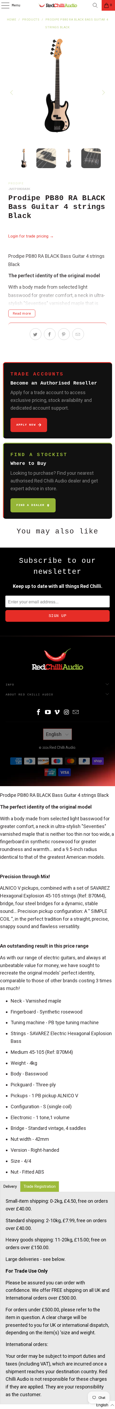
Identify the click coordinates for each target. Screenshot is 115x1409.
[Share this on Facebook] (50, 334)
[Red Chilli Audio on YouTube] (48, 713)
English (54, 734)
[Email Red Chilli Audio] (76, 713)
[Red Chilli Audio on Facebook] (39, 713)
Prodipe (16, 183)
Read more (22, 313)
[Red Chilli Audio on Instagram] (67, 713)
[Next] (102, 93)
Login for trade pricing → (31, 236)
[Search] (95, 5)
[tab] (10, 1186)
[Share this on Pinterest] (64, 334)
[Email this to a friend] (78, 334)
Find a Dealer (30, 505)
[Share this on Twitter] (35, 334)
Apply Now (26, 424)
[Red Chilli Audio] (57, 5)
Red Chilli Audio (62, 747)
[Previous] (12, 93)
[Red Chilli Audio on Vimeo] (57, 713)
